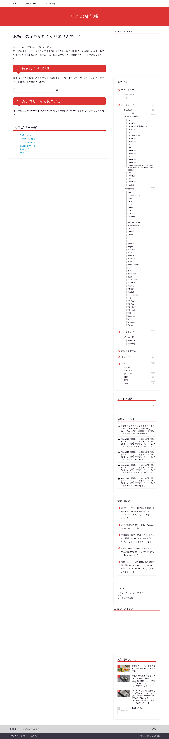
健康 (139, 377)
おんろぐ (121, 595)
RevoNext (132, 274)
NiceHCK (131, 259)
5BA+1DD (132, 176)
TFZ (129, 298)
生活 (22, 153)
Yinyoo (130, 325)
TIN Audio (132, 301)
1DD (129, 132)
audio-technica (134, 195)
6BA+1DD (132, 182)
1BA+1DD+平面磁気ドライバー (140, 126)
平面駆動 (131, 185)
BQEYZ (130, 211)
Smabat (131, 292)
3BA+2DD (132, 153)
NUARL (131, 262)
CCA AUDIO (132, 214)
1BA (129, 120)
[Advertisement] (137, 54)
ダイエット (139, 374)
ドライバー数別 (139, 116)
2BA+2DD (132, 141)
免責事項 (34, 736)
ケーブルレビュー (29, 142)
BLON (130, 205)
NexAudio (132, 256)
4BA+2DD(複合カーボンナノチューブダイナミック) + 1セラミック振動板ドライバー (141, 168)
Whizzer (131, 319)
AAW (130, 192)
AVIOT (130, 198)
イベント (138, 370)
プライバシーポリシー (19, 736)
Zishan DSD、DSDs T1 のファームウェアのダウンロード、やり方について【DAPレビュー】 (138, 551)
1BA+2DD (132, 129)
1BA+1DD (132, 123)
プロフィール (31, 3)
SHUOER (131, 286)
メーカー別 (138, 94)
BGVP (130, 202)
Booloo (130, 207)
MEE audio (132, 250)
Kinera (130, 235)
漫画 (139, 383)
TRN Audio (132, 310)
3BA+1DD (132, 150)
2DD (129, 144)
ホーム (15, 3)
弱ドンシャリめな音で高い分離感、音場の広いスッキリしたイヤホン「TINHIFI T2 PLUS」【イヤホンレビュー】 (138, 513)
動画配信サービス (29, 146)
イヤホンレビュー (29, 139)
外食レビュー (26, 149)
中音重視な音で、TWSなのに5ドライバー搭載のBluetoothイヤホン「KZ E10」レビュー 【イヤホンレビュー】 (138, 538)
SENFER (131, 283)
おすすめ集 (138, 113)
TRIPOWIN (132, 307)
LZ (129, 241)
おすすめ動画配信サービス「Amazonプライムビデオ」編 (138, 526)
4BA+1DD (132, 159)
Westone (131, 316)
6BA (129, 179)
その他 (138, 367)
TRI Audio (132, 304)
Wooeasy (131, 322)
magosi (131, 247)
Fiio (129, 220)
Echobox (131, 217)
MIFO (130, 253)
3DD (129, 156)
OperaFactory (133, 265)
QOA (129, 271)
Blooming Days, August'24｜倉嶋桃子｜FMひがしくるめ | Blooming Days (138, 431)
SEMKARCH (133, 280)
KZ (129, 238)
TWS (129, 313)
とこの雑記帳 (84, 16)
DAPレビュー (27, 135)
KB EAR (131, 229)
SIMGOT (131, 289)
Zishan (130, 98)
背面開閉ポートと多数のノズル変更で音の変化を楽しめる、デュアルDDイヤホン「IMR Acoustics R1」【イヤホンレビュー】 (138, 567)
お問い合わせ (49, 3)
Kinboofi (131, 232)
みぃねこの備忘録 (125, 598)
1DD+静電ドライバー (136, 135)
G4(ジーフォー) (134, 223)
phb (129, 268)
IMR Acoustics (133, 226)
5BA (129, 173)
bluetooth (139, 110)
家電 (138, 380)
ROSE (130, 277)
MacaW (131, 244)
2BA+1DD (132, 138)
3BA (129, 147)
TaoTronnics (133, 295)
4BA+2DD (132, 162)
